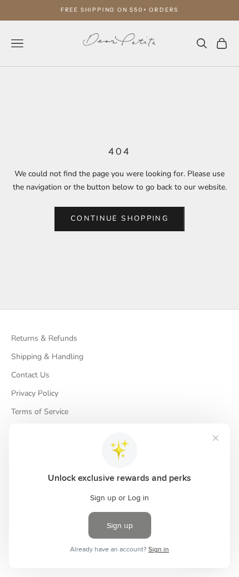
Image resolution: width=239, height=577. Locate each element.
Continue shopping (119, 218)
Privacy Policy (34, 393)
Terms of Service (39, 411)
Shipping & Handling (47, 356)
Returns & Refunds (44, 338)
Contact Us (30, 375)
